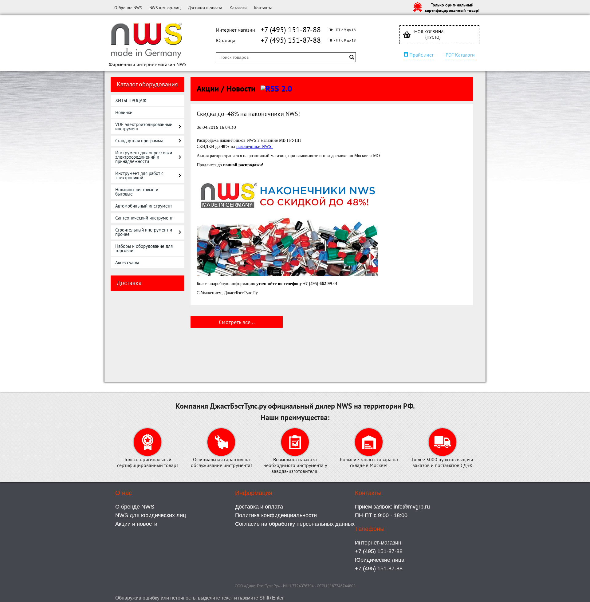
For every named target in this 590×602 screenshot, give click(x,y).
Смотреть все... (237, 322)
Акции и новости (136, 524)
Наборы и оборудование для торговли (144, 248)
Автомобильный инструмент (143, 206)
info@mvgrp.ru (412, 507)
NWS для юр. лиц (165, 7)
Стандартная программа (139, 141)
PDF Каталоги (460, 55)
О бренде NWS (128, 7)
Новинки (123, 112)
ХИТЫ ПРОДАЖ (130, 100)
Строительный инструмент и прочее (143, 232)
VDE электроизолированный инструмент (143, 126)
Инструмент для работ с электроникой (139, 175)
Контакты (263, 7)
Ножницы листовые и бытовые (136, 192)
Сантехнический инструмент (144, 218)
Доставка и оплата (205, 7)
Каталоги (238, 7)
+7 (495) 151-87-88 (291, 29)
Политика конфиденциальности (276, 515)
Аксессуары (127, 262)
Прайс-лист (421, 55)
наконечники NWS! (254, 146)
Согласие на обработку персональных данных (295, 524)
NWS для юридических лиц (150, 515)
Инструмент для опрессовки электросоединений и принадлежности (143, 157)
